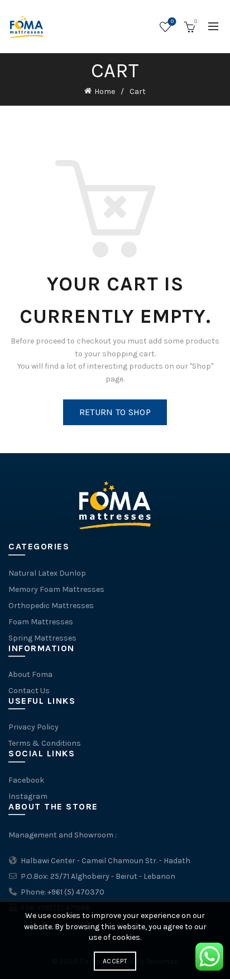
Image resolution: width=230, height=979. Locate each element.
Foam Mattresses (40, 622)
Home (104, 91)
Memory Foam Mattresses (56, 589)
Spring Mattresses (42, 638)
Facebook (26, 780)
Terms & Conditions (44, 743)
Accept (115, 961)
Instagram (27, 796)
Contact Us (29, 690)
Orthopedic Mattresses (51, 605)
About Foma (30, 674)
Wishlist (172, 21)
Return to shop (115, 412)
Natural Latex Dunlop (47, 573)
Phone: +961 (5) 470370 (61, 892)
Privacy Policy (33, 727)
